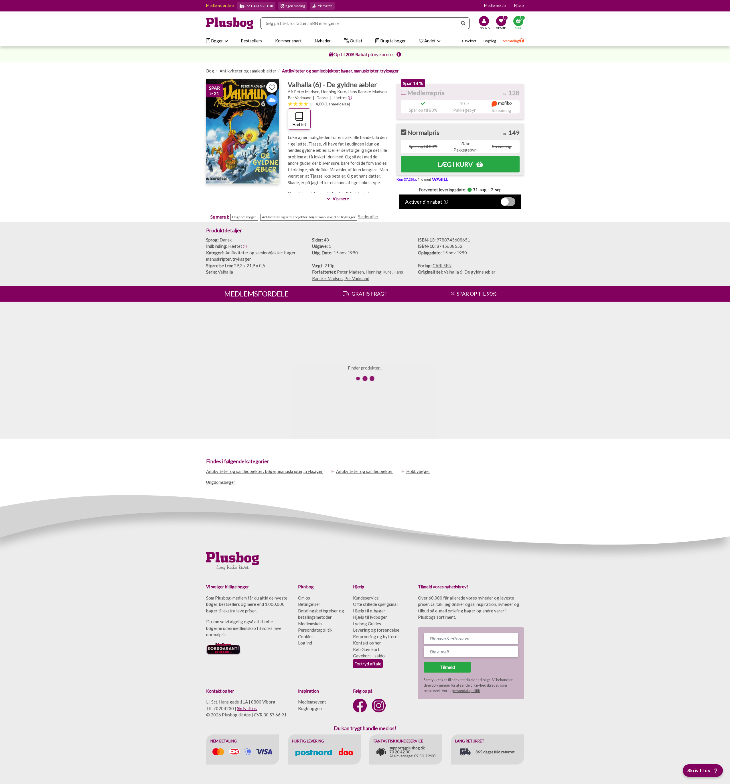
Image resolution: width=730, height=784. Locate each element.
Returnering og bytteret (376, 636)
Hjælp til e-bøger (369, 610)
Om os (304, 597)
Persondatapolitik (315, 629)
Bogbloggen (310, 708)
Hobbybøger (418, 471)
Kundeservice (366, 597)
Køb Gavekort (366, 649)
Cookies (305, 636)
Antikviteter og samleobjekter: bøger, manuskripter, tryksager (340, 70)
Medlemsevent (312, 701)
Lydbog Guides (367, 623)
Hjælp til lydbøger (370, 617)
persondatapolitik (466, 690)
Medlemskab (495, 5)
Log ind (305, 642)
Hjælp (519, 5)
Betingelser (309, 604)
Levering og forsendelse (376, 629)
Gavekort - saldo (369, 655)
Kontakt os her (367, 642)
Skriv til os (247, 708)
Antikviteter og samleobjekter (248, 70)
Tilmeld (447, 667)
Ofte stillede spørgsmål (375, 604)
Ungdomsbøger (220, 482)
